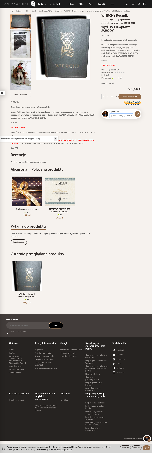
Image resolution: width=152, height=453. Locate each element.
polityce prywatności (64, 450)
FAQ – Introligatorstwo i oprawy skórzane (94, 413)
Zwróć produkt (15, 373)
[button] (63, 47)
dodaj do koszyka (130, 97)
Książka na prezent (16, 400)
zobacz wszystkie (20, 95)
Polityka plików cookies (44, 359)
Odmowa (136, 448)
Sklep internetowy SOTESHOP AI (134, 438)
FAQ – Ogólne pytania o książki (94, 407)
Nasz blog (64, 400)
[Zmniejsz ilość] (112, 97)
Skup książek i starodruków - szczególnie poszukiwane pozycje (96, 368)
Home (71, 4)
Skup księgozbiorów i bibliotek (93, 384)
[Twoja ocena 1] (115, 72)
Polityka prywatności (17, 332)
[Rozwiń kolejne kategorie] (113, 4)
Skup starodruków (92, 374)
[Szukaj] (127, 4)
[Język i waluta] (145, 4)
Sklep (81, 4)
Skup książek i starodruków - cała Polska (96, 356)
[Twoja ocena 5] (124, 72)
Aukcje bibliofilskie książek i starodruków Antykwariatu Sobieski (46, 408)
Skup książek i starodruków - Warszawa (96, 362)
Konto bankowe (15, 366)
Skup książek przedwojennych (92, 378)
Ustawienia (125, 448)
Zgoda (146, 448)
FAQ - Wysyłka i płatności (95, 403)
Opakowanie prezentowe (27, 209)
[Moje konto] (139, 4)
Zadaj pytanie (18, 242)
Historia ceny (106, 83)
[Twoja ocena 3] (120, 72)
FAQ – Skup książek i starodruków (93, 389)
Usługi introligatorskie (68, 356)
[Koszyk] (133, 4)
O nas (91, 4)
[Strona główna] (32, 4)
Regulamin (39, 350)
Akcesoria (19, 170)
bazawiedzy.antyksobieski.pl (46, 368)
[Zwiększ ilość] (103, 97)
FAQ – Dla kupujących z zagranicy (94, 418)
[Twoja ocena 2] (117, 72)
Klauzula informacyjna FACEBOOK (43, 364)
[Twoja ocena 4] (122, 72)
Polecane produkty (47, 170)
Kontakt (101, 4)
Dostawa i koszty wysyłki (44, 356)
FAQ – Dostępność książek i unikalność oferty (96, 424)
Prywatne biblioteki (68, 353)
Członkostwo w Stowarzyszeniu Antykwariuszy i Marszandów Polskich (17, 359)
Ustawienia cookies (16, 370)
